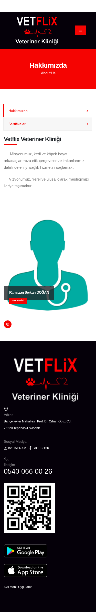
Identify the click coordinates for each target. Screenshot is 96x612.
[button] (83, 195)
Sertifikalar (17, 124)
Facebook (40, 448)
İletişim (9, 465)
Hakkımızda (18, 111)
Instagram (16, 448)
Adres (8, 415)
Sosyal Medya (15, 441)
